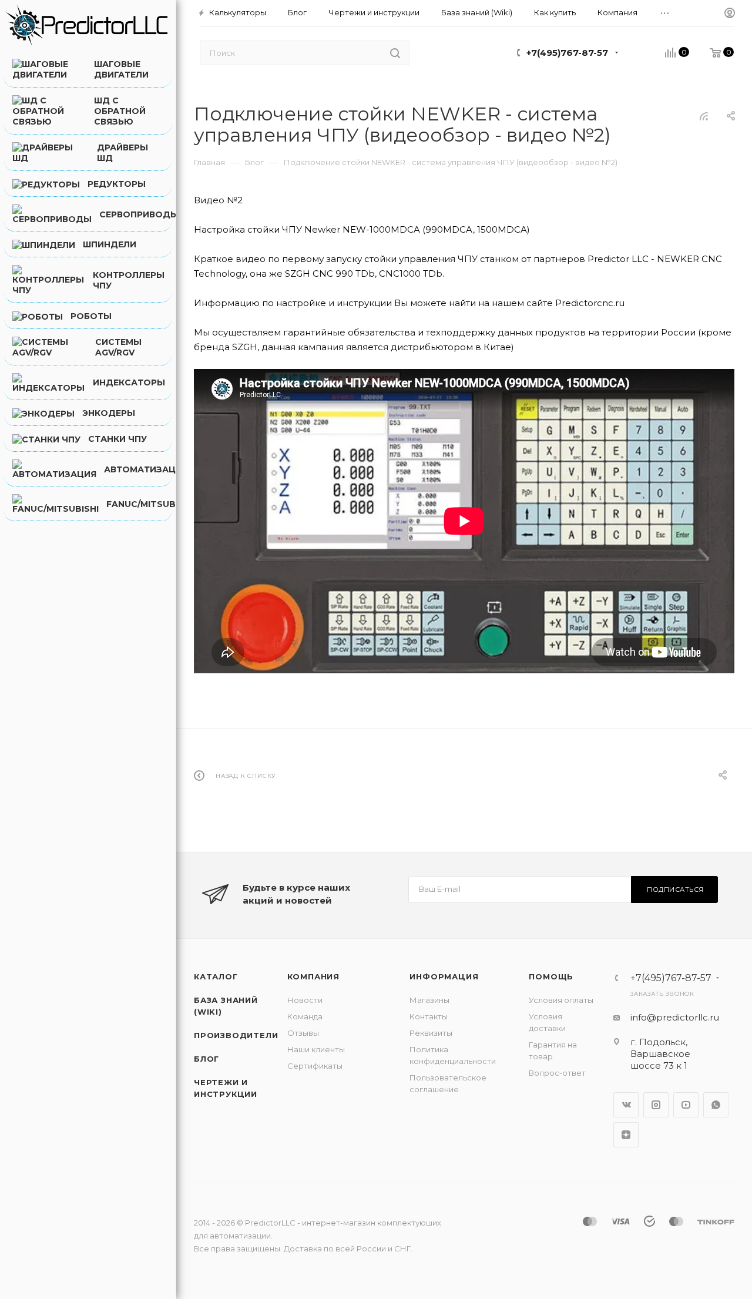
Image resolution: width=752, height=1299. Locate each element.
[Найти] (395, 53)
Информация (443, 976)
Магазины (429, 1000)
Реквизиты (430, 1033)
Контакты (428, 1016)
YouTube (686, 1104)
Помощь (551, 976)
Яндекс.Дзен (626, 1134)
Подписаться (675, 889)
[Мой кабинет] (729, 13)
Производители (236, 1035)
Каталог (216, 976)
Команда (305, 1016)
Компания (313, 976)
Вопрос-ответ (557, 1073)
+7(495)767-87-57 (567, 52)
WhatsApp (715, 1104)
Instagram (656, 1104)
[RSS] (704, 116)
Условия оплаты (561, 1000)
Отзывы (303, 1033)
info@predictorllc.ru (674, 1017)
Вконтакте (626, 1104)
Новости (305, 1000)
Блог (206, 1058)
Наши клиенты (316, 1049)
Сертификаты (315, 1065)
